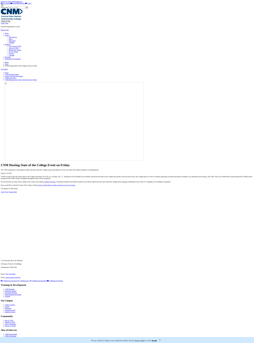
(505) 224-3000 (10, 274)
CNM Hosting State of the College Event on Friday (21, 80)
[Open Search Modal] (2, 5)
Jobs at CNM (9, 320)
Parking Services (10, 312)
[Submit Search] (26, 7)
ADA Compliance (10, 324)
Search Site (4, 7)
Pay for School (13, 52)
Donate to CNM (10, 322)
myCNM (8, 1)
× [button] (160, 340)
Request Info (5, 30)
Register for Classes (15, 50)
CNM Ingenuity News (12, 74)
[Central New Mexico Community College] (12, 19)
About (7, 35)
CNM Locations (10, 305)
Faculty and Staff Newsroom (14, 76)
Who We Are (13, 37)
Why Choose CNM (15, 46)
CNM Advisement (10, 336)
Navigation (4, 69)
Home (7, 33)
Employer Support (10, 291)
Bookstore (8, 308)
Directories (12, 41)
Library (7, 306)
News (10, 39)
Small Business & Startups (13, 294)
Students (7, 44)
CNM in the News (10, 78)
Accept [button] (154, 341)
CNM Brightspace (16, 1)
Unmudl (7, 296)
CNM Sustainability (11, 334)
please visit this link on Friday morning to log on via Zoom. (56, 185)
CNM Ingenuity (10, 289)
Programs (8, 57)
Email (2, 1)
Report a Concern (10, 326)
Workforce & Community (13, 59)
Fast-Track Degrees (11, 293)
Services (11, 53)
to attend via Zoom (49, 182)
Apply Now (4, 23)
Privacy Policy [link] (140, 341)
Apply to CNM (13, 48)
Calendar (11, 42)
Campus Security (10, 310)
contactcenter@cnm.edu (12, 277)
